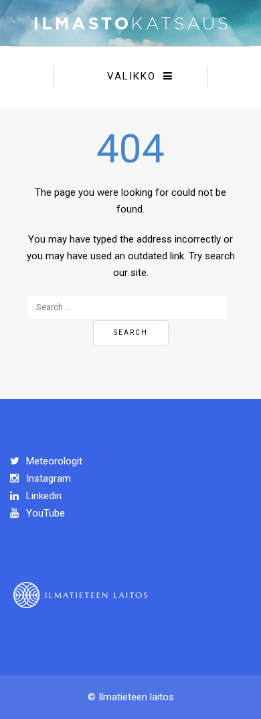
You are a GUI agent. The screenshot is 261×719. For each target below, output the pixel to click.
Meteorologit (52, 461)
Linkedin (42, 496)
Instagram (47, 478)
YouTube (44, 513)
